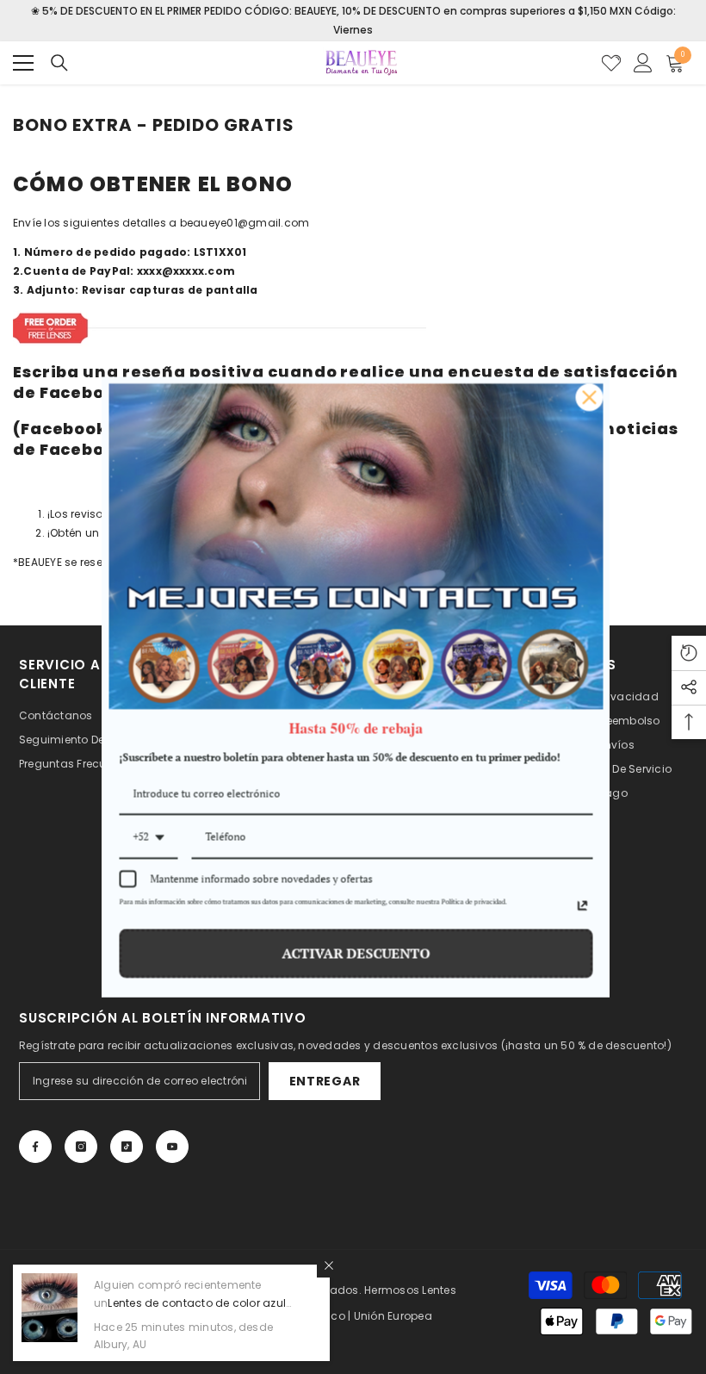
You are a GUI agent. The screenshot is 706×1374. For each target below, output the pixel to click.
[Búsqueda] (59, 63)
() (611, 62)
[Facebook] (35, 1146)
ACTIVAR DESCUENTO (353, 952)
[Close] (586, 397)
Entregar (325, 1081)
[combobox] (145, 838)
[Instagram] (81, 1146)
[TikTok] (126, 1146)
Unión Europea (393, 1316)
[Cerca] (329, 1265)
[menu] (23, 63)
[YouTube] (172, 1146)
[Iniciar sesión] (643, 62)
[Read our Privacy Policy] (579, 905)
